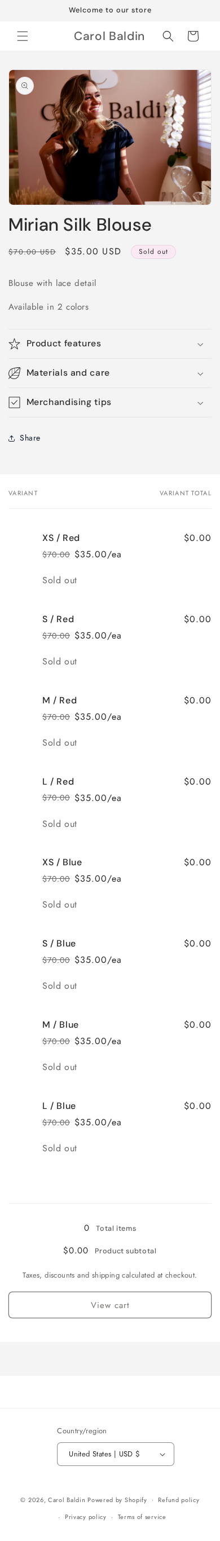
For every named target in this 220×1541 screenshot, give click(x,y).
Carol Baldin (67, 1499)
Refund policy (178, 1499)
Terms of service (142, 1516)
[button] (22, 36)
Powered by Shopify (117, 1499)
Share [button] (30, 437)
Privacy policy (86, 1516)
